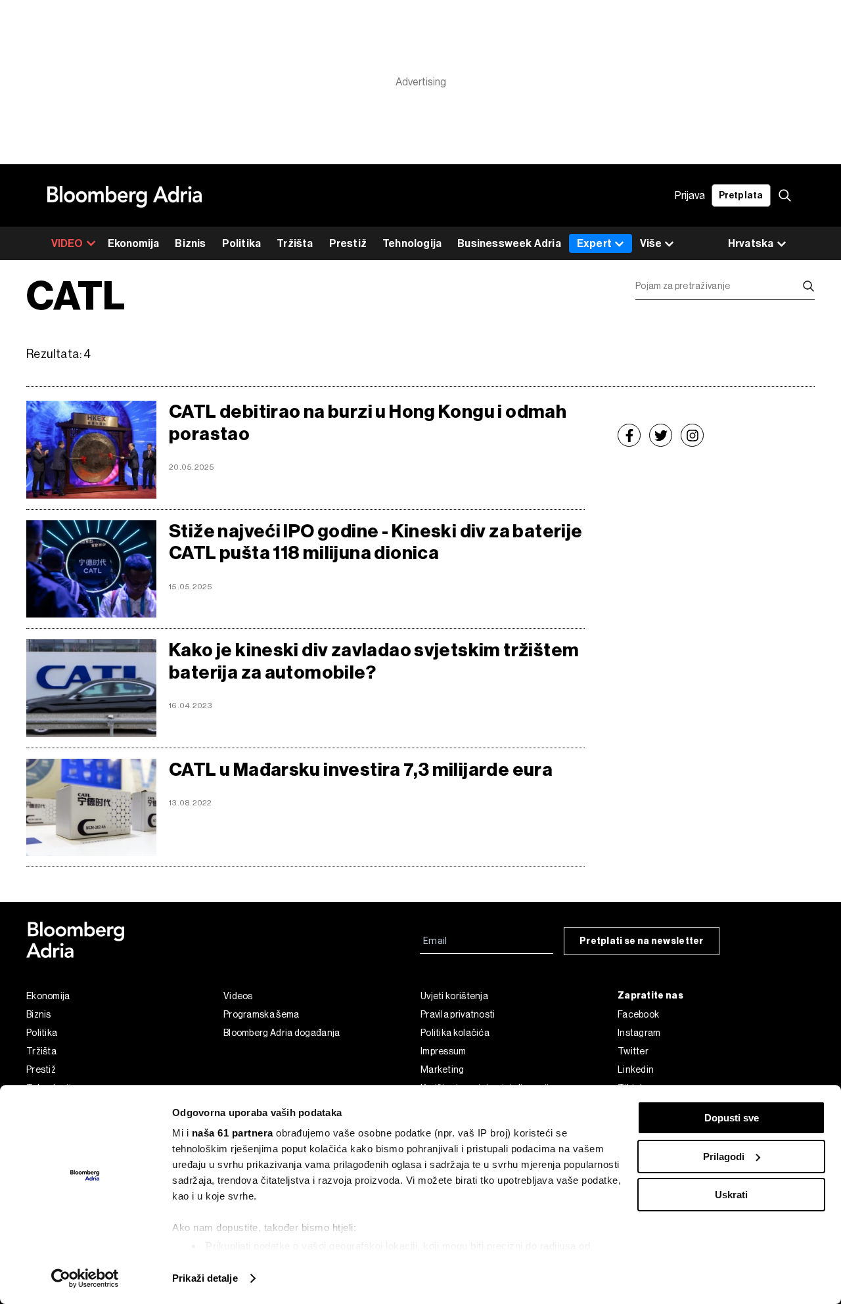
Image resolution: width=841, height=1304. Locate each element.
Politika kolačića (454, 1032)
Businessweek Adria (509, 243)
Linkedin (636, 1069)
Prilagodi (723, 1156)
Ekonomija (134, 243)
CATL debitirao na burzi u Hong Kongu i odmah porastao (367, 423)
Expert (594, 243)
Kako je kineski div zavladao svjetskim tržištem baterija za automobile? (374, 661)
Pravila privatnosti (457, 1014)
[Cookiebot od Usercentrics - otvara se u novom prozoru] (85, 1278)
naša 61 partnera (232, 1132)
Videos (238, 996)
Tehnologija (412, 243)
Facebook (638, 1014)
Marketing (442, 1069)
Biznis (190, 243)
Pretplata (741, 195)
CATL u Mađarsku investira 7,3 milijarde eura (361, 769)
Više (651, 243)
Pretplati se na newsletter (642, 941)
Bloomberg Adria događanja (281, 1032)
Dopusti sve (731, 1117)
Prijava (690, 195)
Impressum (443, 1051)
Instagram (639, 1032)
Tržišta (295, 243)
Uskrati (731, 1194)
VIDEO (67, 243)
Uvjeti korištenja (454, 996)
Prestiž (348, 243)
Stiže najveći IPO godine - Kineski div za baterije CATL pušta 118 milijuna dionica (376, 542)
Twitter (633, 1051)
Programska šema (261, 1014)
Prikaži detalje (205, 1278)
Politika (241, 243)
